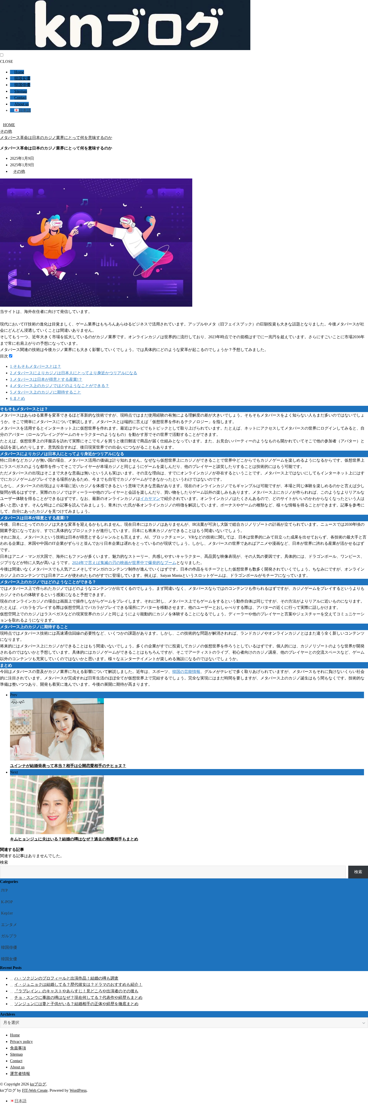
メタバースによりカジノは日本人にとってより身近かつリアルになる (73, 373)
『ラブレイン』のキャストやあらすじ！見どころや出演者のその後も (76, 991)
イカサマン (150, 498)
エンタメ (9, 924)
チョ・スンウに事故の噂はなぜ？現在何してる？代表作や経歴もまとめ (78, 997)
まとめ (17, 398)
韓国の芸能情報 (186, 671)
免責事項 (18, 1048)
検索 (4, 862)
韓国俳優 (22, 85)
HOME (9, 125)
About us (21, 104)
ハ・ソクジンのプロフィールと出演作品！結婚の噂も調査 (66, 978)
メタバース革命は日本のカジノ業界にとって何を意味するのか (56, 137)
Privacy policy (21, 1041)
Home (19, 72)
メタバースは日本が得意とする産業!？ (46, 379)
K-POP (7, 902)
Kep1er (7, 913)
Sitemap (20, 91)
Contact (20, 97)
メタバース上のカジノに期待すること (45, 392)
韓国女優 (22, 78)
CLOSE (6, 61)
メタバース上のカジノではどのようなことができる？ (59, 386)
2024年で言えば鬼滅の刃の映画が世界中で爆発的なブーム (124, 563)
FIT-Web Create (35, 1090)
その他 (6, 131)
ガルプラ (9, 936)
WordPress (78, 1090)
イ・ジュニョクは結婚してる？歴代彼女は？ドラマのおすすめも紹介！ (78, 984)
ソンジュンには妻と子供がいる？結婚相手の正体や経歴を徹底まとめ (76, 1004)
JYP (4, 890)
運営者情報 (20, 1073)
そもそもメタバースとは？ (35, 366)
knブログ (38, 1084)
